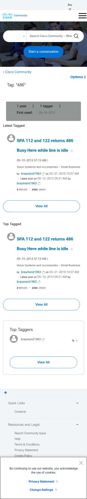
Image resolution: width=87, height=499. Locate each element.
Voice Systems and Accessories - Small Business (48, 167)
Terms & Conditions (27, 444)
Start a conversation (43, 51)
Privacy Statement (41, 481)
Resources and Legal (24, 424)
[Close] (81, 463)
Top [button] (5, 392)
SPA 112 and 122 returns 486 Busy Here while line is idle (45, 150)
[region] (43, 478)
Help (17, 439)
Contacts (20, 412)
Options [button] (76, 77)
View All (41, 206)
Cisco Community (18, 72)
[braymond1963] (29, 343)
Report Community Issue (30, 433)
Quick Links (16, 403)
